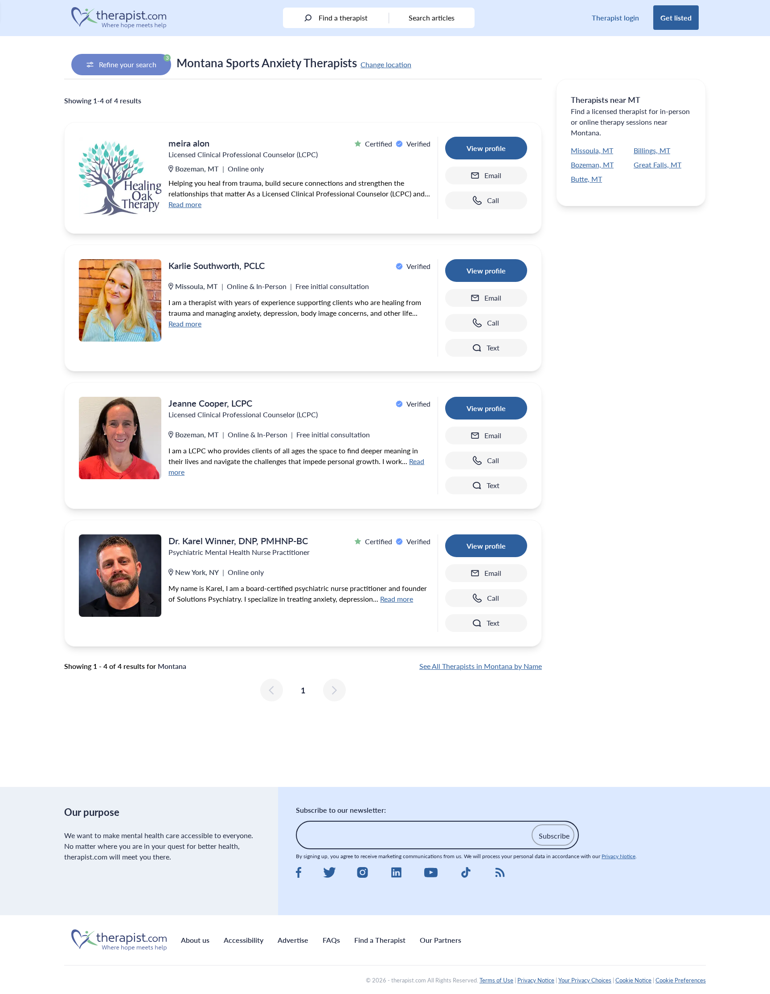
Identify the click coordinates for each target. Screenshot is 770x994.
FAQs (331, 940)
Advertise (293, 940)
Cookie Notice (633, 980)
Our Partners (440, 940)
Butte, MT (586, 179)
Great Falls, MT (657, 164)
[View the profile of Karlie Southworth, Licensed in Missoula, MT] (120, 300)
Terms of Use (496, 980)
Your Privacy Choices (584, 980)
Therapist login (615, 17)
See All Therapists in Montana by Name (480, 666)
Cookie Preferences (680, 980)
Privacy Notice (618, 856)
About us (195, 940)
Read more (184, 204)
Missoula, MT (592, 150)
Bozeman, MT (592, 164)
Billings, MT (652, 150)
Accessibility (243, 940)
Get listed (676, 17)
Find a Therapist (379, 940)
